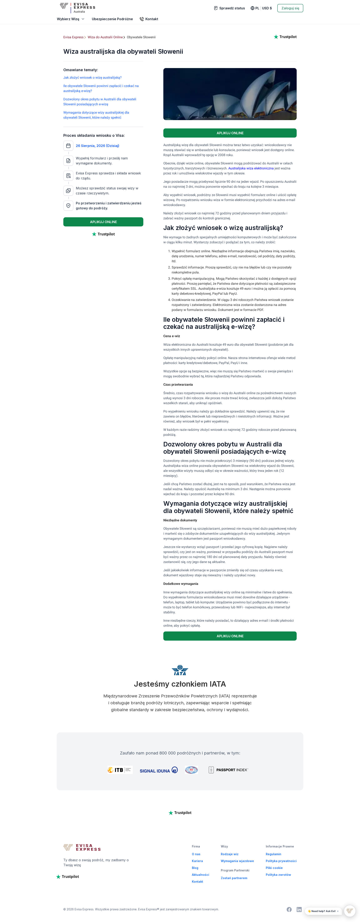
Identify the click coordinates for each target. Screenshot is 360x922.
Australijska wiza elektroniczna (251, 168)
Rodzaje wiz (230, 854)
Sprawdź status (232, 8)
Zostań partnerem (234, 878)
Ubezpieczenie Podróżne (112, 19)
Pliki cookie (274, 868)
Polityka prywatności (281, 861)
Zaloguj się (290, 8)
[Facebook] (289, 909)
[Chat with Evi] (350, 911)
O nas (196, 854)
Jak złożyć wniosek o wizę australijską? (92, 78)
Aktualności (200, 874)
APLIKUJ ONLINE (103, 222)
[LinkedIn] (299, 909)
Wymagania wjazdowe (237, 861)
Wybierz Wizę (68, 19)
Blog (195, 868)
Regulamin (273, 854)
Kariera (197, 861)
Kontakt (197, 881)
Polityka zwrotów (278, 874)
